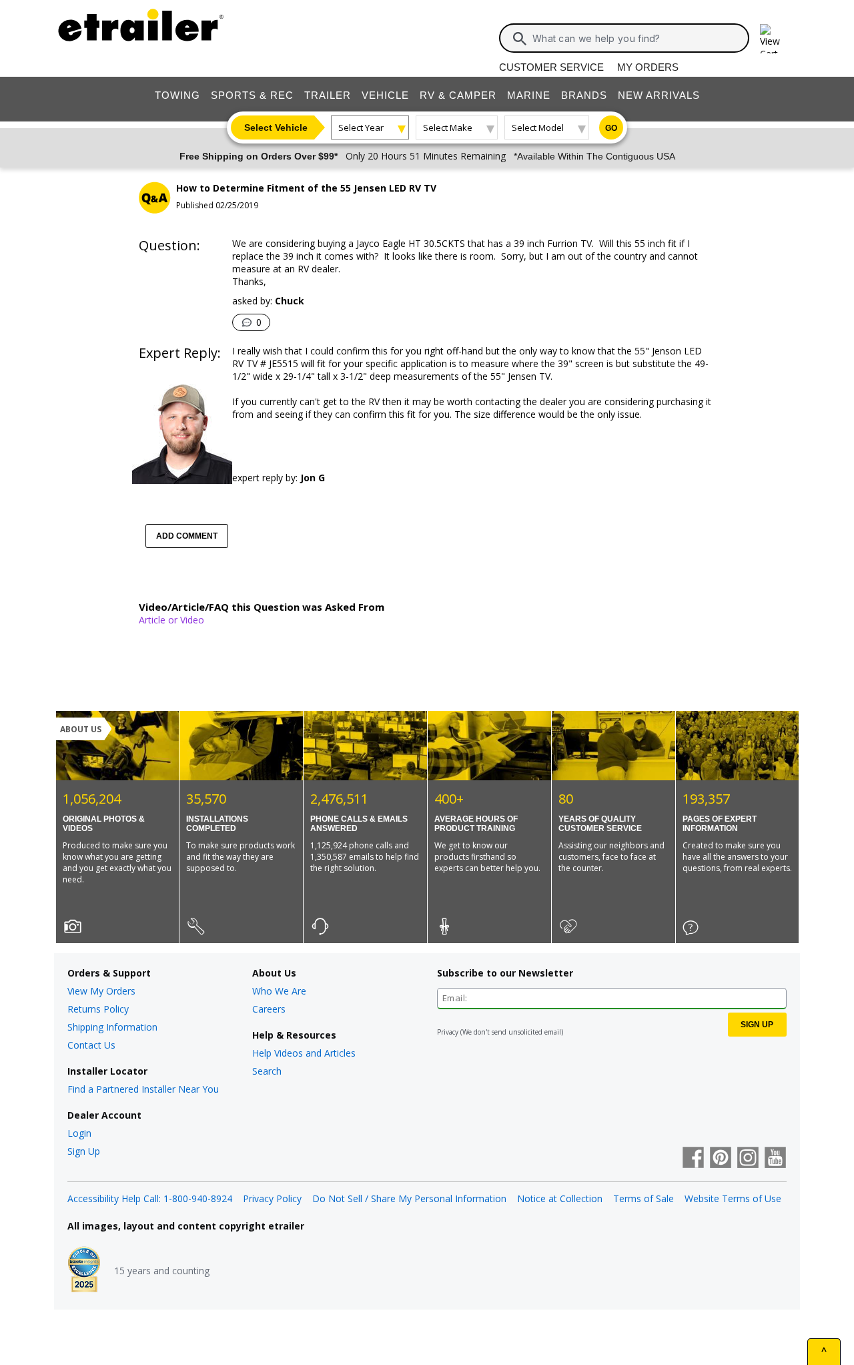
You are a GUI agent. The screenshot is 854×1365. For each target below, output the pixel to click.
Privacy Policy (272, 1198)
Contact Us (91, 1045)
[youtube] (775, 1159)
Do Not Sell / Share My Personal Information (409, 1198)
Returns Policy (98, 1009)
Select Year (361, 127)
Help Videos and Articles (304, 1053)
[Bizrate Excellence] (84, 1271)
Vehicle (385, 95)
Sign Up (83, 1151)
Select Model (538, 127)
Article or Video (171, 619)
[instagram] (748, 1159)
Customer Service (551, 67)
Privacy (447, 1032)
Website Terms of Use (733, 1198)
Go (611, 128)
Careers (269, 1009)
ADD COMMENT (187, 536)
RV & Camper (458, 95)
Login (79, 1133)
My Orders (648, 67)
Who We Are (279, 991)
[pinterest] (720, 1159)
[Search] (520, 39)
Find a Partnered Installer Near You (143, 1089)
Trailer (327, 95)
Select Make (447, 127)
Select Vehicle (276, 127)
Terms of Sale (643, 1198)
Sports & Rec (252, 95)
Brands (584, 95)
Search (267, 1071)
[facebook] (693, 1159)
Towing (177, 95)
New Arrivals (659, 95)
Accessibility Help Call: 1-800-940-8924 (149, 1198)
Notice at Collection (559, 1198)
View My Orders (101, 991)
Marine (528, 95)
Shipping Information (112, 1027)
